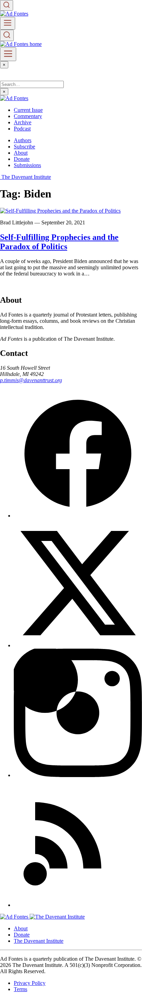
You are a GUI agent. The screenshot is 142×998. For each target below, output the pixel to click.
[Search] (6, 5)
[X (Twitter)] (78, 645)
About (21, 153)
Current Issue (28, 110)
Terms (20, 989)
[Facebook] (78, 516)
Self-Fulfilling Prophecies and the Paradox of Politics (59, 242)
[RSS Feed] (78, 905)
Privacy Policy (29, 983)
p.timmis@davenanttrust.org (31, 380)
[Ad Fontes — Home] (15, 917)
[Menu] (7, 23)
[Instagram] (78, 775)
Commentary (28, 116)
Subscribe (24, 146)
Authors (22, 140)
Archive (22, 122)
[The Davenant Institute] (57, 917)
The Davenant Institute (38, 941)
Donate (22, 159)
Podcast (22, 129)
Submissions (27, 165)
